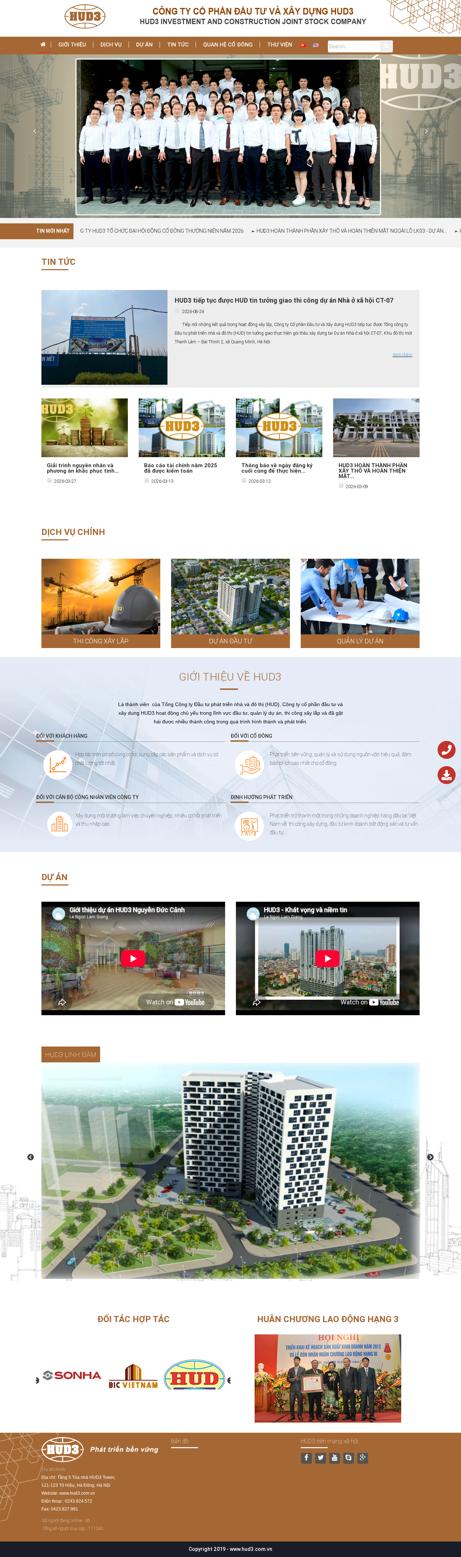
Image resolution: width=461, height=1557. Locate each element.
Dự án (144, 44)
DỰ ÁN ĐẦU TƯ (230, 641)
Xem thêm (402, 354)
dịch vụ (111, 44)
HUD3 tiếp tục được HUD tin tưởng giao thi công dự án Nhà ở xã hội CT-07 (284, 300)
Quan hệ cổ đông (228, 44)
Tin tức (178, 44)
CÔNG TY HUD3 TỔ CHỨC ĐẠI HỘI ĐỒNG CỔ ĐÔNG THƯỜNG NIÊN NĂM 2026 (239, 231)
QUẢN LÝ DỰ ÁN (360, 641)
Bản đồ (179, 1441)
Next (430, 1157)
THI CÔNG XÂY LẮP (101, 641)
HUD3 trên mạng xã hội (329, 1441)
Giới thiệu (72, 44)
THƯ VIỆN (279, 44)
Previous (30, 1157)
